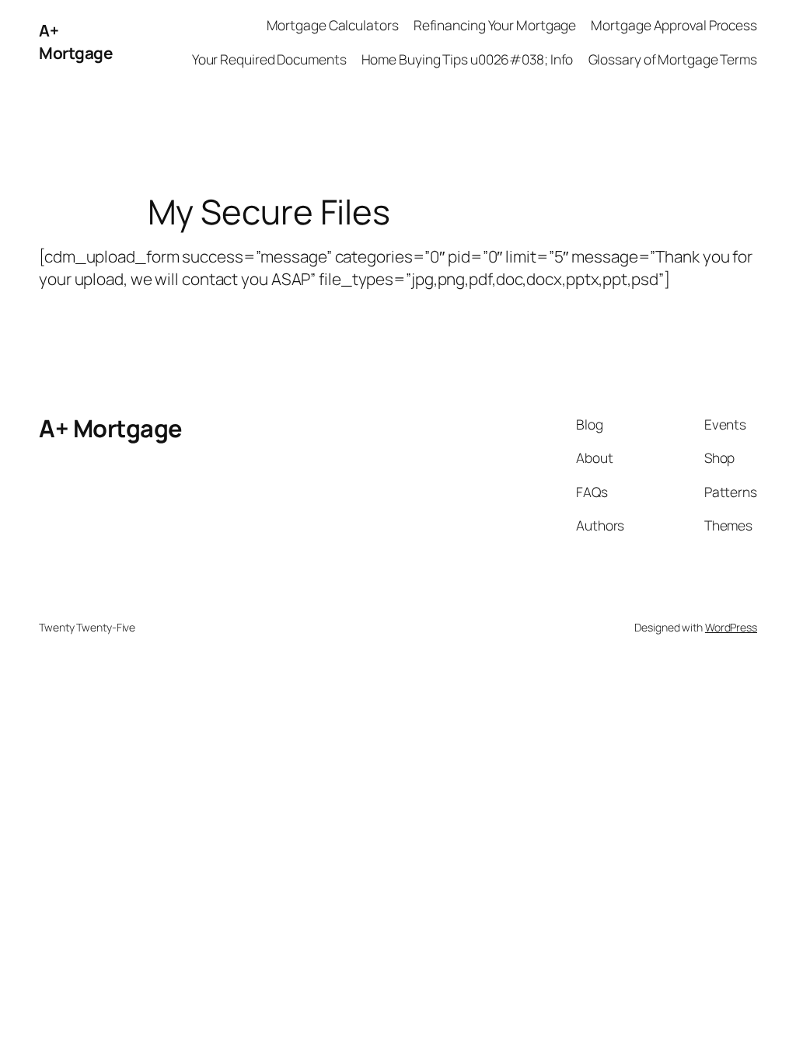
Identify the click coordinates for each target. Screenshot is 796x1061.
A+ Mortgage (75, 41)
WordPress (731, 627)
